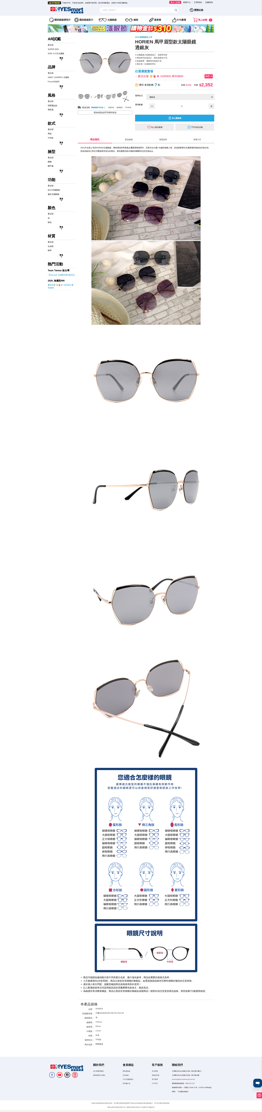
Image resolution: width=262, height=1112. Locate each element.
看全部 (50, 45)
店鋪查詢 (209, 2)
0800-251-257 (190, 1083)
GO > (208, 76)
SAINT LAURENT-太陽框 (58, 77)
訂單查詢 (198, 2)
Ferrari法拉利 (53, 81)
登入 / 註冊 (175, 2)
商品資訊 (94, 139)
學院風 (50, 110)
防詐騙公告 (126, 1083)
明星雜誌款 (52, 105)
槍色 (50, 222)
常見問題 (155, 1071)
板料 (50, 250)
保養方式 (197, 139)
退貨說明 (163, 139)
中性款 (50, 138)
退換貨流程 (155, 1075)
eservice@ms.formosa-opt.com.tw (183, 1079)
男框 (50, 134)
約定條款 (126, 1075)
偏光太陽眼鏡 (53, 194)
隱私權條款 (126, 1071)
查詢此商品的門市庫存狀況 (105, 112)
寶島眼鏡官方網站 (99, 1075)
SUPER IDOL (53, 49)
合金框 (50, 246)
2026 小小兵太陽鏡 (56, 53)
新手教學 (155, 1079)
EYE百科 (155, 1083)
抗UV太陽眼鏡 (54, 190)
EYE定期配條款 (128, 1079)
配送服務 (129, 139)
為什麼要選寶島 (98, 1071)
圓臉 (50, 162)
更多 (61, 58)
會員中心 (187, 2)
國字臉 (50, 166)
